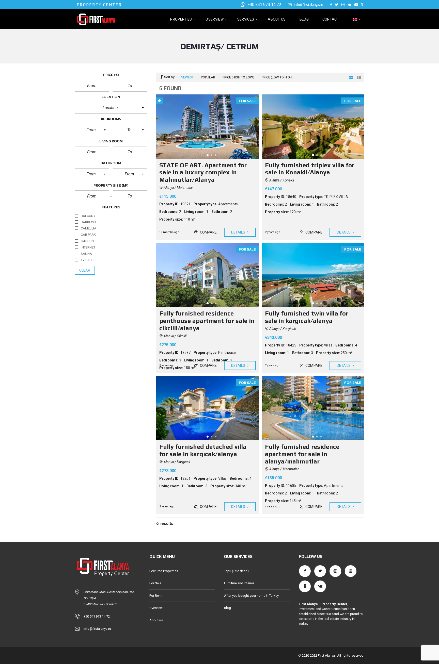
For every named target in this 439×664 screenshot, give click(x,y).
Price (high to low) (238, 77)
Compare (208, 232)
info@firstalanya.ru (308, 5)
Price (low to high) (277, 77)
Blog (227, 608)
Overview (156, 608)
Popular (208, 77)
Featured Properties (163, 571)
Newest (187, 77)
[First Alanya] (96, 19)
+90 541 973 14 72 (264, 4)
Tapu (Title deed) (236, 571)
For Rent (155, 595)
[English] (355, 19)
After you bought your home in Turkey (251, 595)
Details (238, 232)
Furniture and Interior (239, 583)
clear (84, 270)
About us (156, 620)
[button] (111, 108)
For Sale (155, 583)
